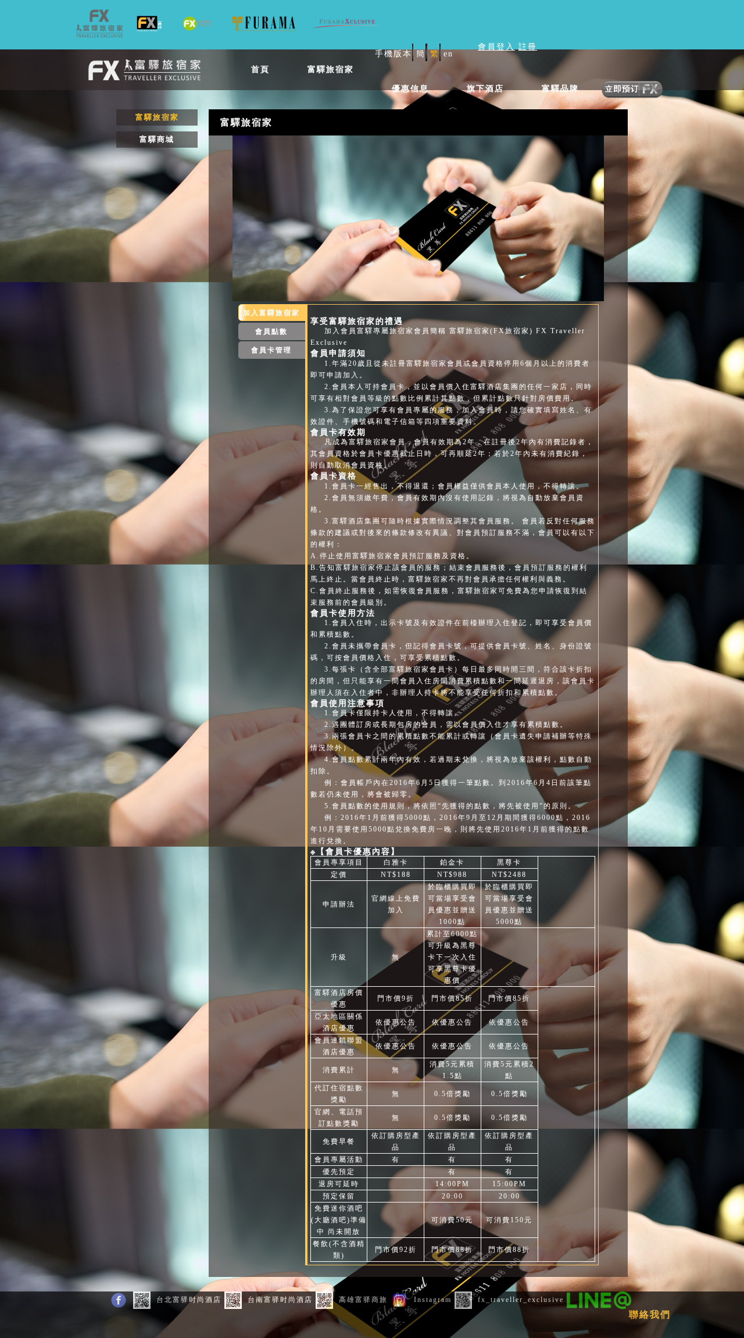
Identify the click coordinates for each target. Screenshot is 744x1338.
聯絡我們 (650, 1314)
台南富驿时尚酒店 (280, 1300)
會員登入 (496, 46)
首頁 (260, 69)
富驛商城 (157, 139)
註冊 (527, 46)
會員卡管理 (271, 350)
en (448, 53)
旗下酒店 (485, 88)
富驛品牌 (560, 88)
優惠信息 (410, 88)
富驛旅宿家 (330, 69)
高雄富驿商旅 (363, 1300)
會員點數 (271, 331)
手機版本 (393, 53)
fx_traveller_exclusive (521, 1300)
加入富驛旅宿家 (271, 313)
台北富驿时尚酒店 (188, 1300)
